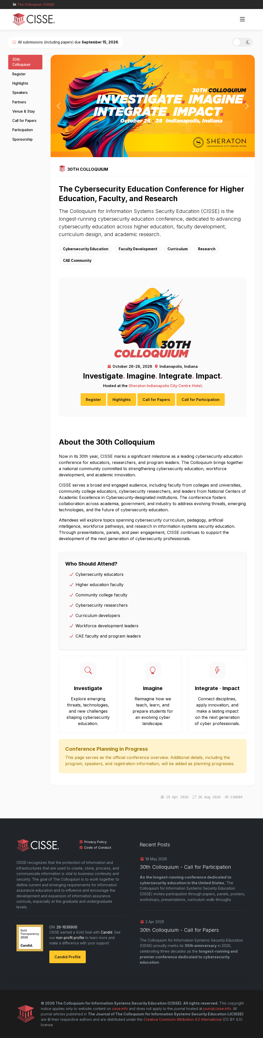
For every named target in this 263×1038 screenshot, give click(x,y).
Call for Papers (156, 399)
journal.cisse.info (217, 1008)
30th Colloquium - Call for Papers (179, 930)
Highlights (121, 399)
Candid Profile (67, 957)
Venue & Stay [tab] (23, 111)
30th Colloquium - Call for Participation (185, 867)
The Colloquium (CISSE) (35, 4)
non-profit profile (70, 938)
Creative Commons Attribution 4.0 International (183, 1019)
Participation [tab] (22, 130)
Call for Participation (201, 399)
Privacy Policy (95, 842)
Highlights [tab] (20, 83)
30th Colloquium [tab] (21, 62)
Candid (106, 932)
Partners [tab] (19, 102)
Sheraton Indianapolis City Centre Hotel (165, 385)
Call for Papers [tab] (24, 121)
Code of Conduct (97, 847)
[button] (58, 106)
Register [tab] (19, 74)
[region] (153, 106)
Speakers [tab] (20, 93)
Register (93, 399)
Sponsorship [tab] (22, 139)
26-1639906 (67, 927)
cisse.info (120, 1008)
